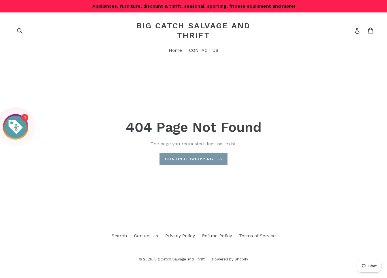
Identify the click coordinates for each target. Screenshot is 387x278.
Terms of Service (257, 235)
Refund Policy (217, 235)
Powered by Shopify (230, 259)
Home (175, 50)
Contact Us (146, 235)
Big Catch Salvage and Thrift (193, 30)
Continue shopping (189, 159)
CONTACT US (203, 50)
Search (119, 235)
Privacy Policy (180, 235)
